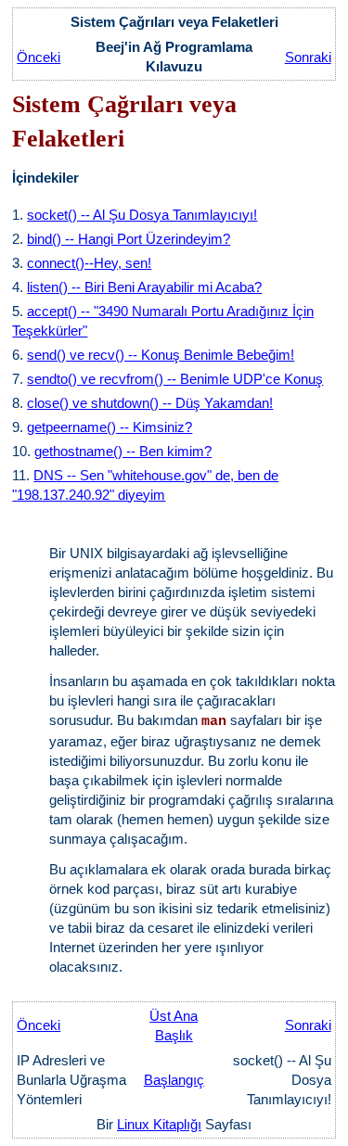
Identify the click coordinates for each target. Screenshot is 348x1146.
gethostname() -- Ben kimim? (123, 451)
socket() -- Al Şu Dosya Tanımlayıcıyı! (142, 215)
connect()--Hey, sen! (89, 263)
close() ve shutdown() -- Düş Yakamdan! (150, 403)
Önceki (38, 57)
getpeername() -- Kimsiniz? (109, 427)
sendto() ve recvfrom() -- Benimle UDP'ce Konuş (175, 379)
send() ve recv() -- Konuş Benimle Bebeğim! (160, 355)
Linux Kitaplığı (159, 1124)
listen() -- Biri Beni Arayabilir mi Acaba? (144, 287)
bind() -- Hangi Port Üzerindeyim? (128, 239)
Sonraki (308, 57)
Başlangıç (174, 1080)
